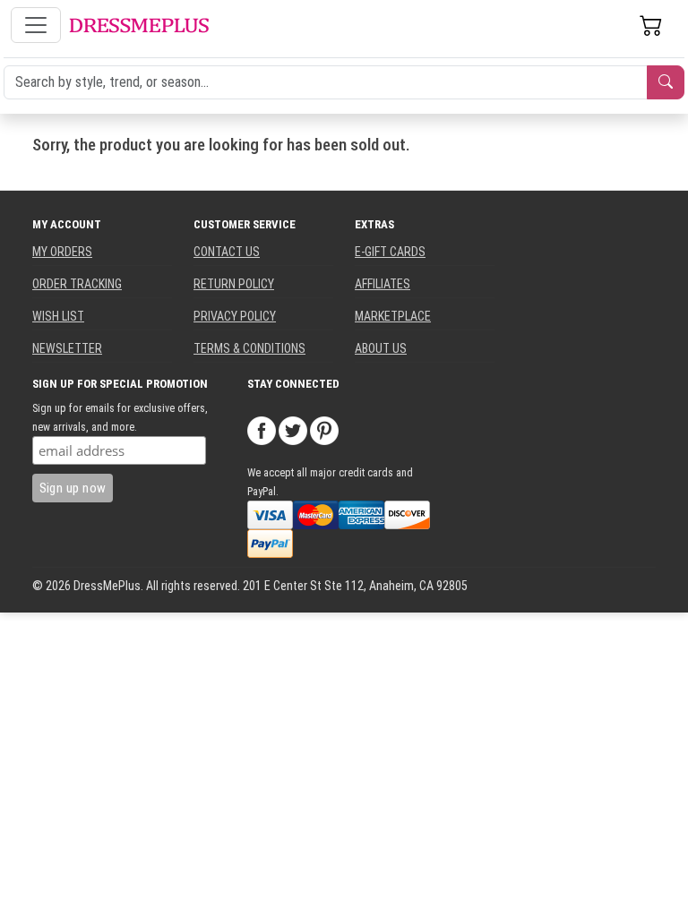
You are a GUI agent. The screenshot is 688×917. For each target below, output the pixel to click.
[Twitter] (293, 430)
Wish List (58, 316)
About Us (381, 348)
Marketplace (393, 316)
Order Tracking (77, 284)
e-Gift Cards (390, 251)
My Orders (62, 251)
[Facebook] (261, 430)
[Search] (665, 82)
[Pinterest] (324, 430)
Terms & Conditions (249, 348)
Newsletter (67, 348)
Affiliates (382, 284)
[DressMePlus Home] (139, 25)
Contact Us (227, 251)
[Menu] (36, 25)
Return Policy (234, 284)
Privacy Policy (235, 316)
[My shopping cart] (651, 25)
